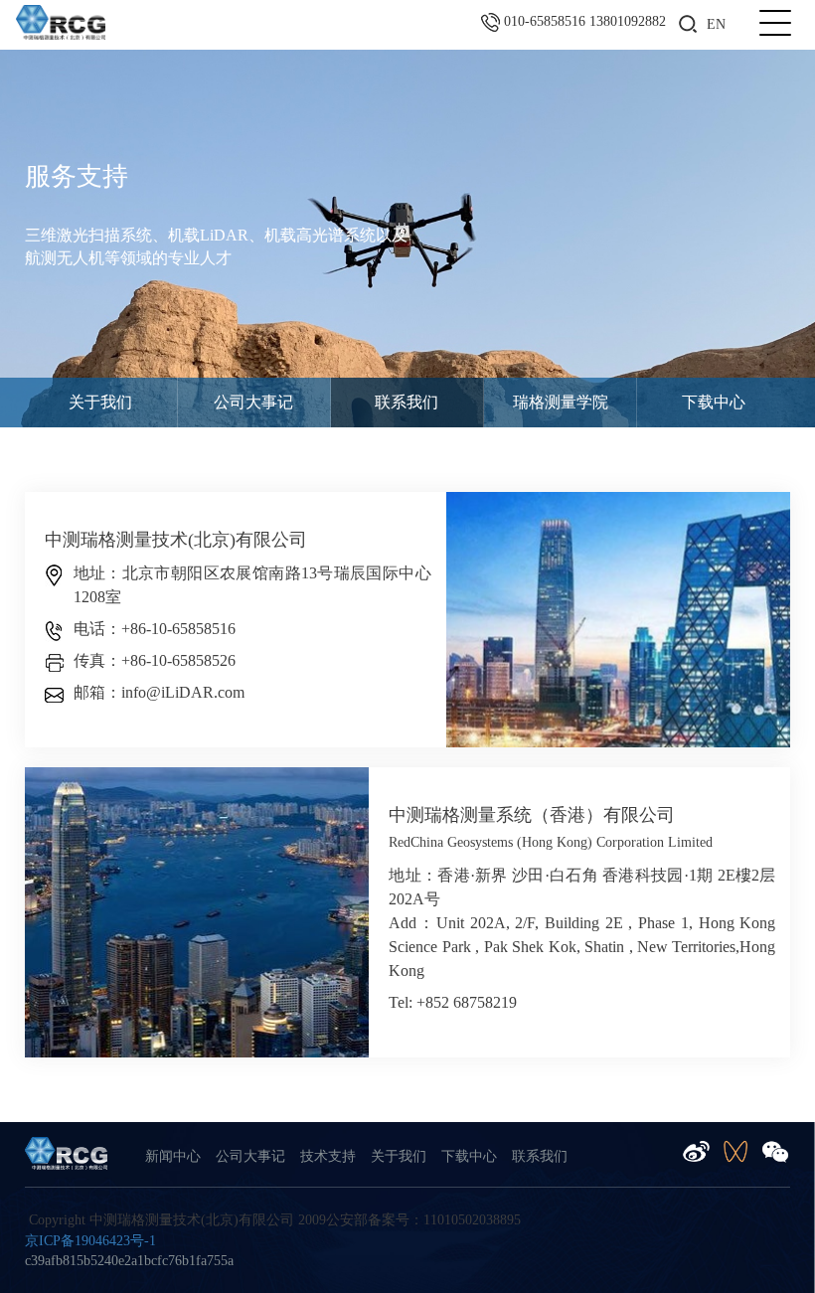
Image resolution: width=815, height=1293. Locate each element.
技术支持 (328, 1156)
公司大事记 (253, 402)
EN (716, 24)
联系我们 (406, 402)
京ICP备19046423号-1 (90, 1240)
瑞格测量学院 (560, 402)
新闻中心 (173, 1156)
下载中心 (713, 402)
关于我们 (100, 402)
